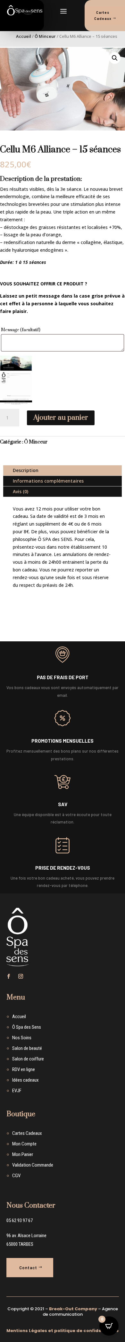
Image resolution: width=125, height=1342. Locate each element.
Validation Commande (32, 1165)
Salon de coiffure (28, 1059)
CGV (16, 1175)
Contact (28, 1267)
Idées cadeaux (25, 1080)
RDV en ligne (23, 1069)
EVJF (16, 1090)
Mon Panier (22, 1154)
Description (25, 470)
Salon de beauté (27, 1048)
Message (20, 330)
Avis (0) (20, 491)
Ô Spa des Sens (26, 1027)
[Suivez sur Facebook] (8, 976)
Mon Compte (24, 1144)
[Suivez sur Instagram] (21, 976)
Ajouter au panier (60, 417)
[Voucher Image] (16, 380)
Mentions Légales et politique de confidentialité (62, 1331)
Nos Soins (21, 1038)
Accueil (23, 36)
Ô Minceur (45, 36)
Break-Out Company (73, 1309)
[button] (115, 58)
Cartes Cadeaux (27, 1133)
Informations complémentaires (48, 481)
